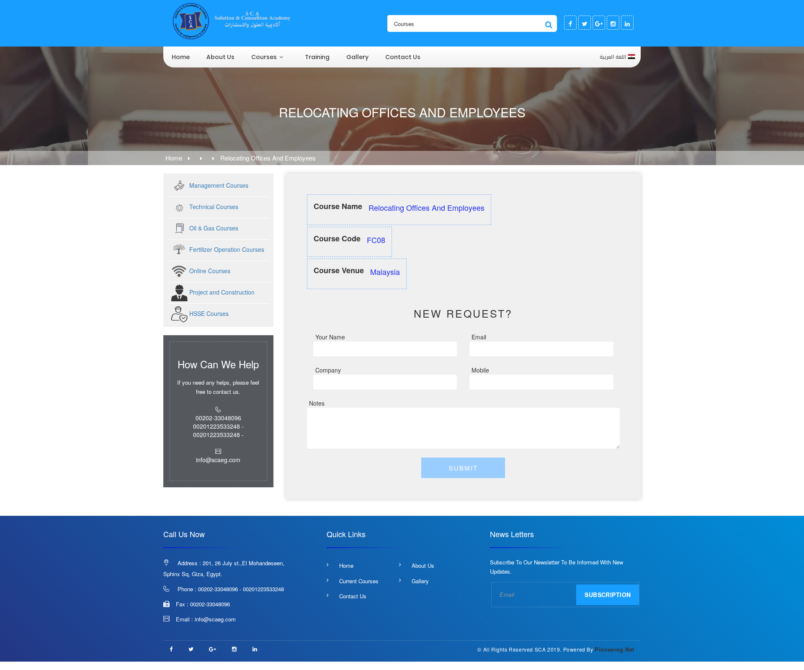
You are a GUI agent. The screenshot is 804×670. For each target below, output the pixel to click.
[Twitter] (584, 23)
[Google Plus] (599, 23)
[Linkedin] (627, 23)
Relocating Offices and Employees (268, 157)
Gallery (357, 57)
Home (181, 57)
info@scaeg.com (215, 619)
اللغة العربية (614, 57)
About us (220, 57)
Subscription (608, 594)
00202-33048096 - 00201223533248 (241, 589)
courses (264, 57)
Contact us (402, 57)
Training (317, 57)
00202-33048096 (210, 604)
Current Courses (359, 581)
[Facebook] (570, 23)
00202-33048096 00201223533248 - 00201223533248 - (218, 426)
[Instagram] (613, 23)
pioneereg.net (614, 649)
